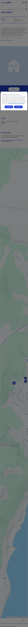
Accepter (18, 106)
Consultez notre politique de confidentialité (16, 103)
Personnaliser (9, 106)
